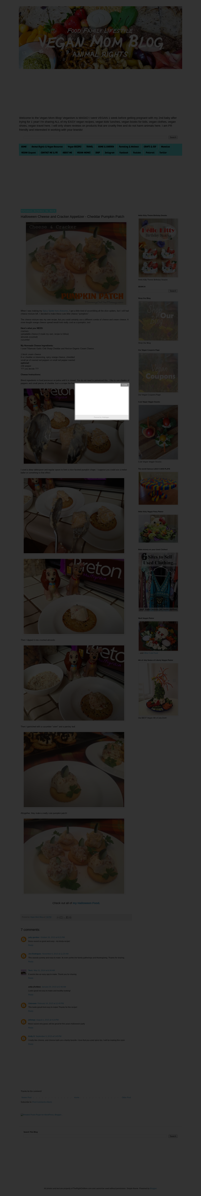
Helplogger (105, 417)
